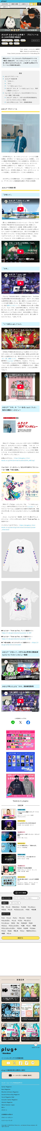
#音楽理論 (24, 847)
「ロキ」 (9, 83)
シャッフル (16, 903)
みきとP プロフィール (11, 76)
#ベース (36, 882)
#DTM (19, 837)
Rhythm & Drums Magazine (10, 1091)
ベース (8, 906)
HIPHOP (24, 923)
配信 (34, 925)
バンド (9, 917)
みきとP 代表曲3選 (11, 79)
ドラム (20, 920)
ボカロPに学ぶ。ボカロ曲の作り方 (27, 856)
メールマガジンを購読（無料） (22, 1075)
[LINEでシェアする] (13, 722)
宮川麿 (34, 909)
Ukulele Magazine (7, 1102)
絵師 (3, 933)
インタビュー (32, 906)
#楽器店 (33, 884)
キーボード (28, 920)
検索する (20, 938)
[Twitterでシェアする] (20, 722)
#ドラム (31, 882)
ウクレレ (4, 925)
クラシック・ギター (14, 925)
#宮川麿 (23, 871)
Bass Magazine (6, 1089)
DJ (18, 923)
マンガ (10, 909)
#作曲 (27, 858)
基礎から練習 (15, 4)
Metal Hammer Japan (8, 1104)
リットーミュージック (7, 1120)
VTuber (33, 928)
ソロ (3, 917)
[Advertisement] (20, 960)
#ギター (26, 882)
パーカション (5, 923)
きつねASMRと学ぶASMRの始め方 (27, 823)
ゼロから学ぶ (5, 4)
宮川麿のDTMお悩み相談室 (25, 868)
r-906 (24, 906)
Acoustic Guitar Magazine (9, 1099)
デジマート (4, 1110)
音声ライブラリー (31, 930)
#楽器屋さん (27, 884)
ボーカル (22, 917)
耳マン (3, 1107)
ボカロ (4, 909)
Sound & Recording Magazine (11, 1094)
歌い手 (16, 930)
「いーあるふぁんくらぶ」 (15, 86)
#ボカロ (23, 858)
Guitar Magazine (7, 1086)
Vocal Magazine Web (8, 1097)
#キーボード (20, 882)
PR (3, 906)
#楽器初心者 (20, 884)
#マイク (29, 869)
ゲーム (9, 933)
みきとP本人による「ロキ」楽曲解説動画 (19, 102)
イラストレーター (19, 909)
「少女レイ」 (11, 81)
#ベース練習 (30, 815)
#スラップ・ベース (22, 815)
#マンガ (19, 847)
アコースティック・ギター (8, 928)
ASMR (26, 928)
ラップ (29, 925)
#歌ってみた (24, 837)
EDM (31, 923)
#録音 (27, 871)
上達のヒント (25, 4)
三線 (23, 925)
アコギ (29, 917)
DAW (10, 930)
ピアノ (15, 917)
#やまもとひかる (22, 816)
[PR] (28, 909)
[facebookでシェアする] (28, 722)
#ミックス (34, 869)
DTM (13, 923)
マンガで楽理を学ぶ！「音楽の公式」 (27, 845)
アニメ (22, 930)
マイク (4, 930)
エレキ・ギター (6, 920)
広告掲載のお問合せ (7, 1114)
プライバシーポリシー (7, 1117)
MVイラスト (16, 906)
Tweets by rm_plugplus (20, 801)
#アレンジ (24, 869)
